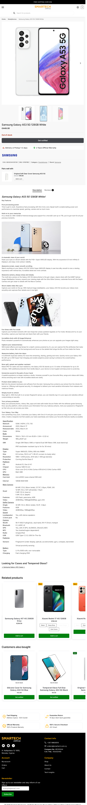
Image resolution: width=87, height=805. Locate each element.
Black (43, 625)
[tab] (37, 190)
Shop (46, 762)
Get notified (43, 140)
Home (4, 19)
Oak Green (54, 629)
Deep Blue (51, 625)
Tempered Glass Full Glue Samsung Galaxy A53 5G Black (54, 689)
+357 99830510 (53, 742)
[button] (82, 7)
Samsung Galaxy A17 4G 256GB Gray (19, 620)
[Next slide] (80, 63)
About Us (47, 765)
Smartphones (12, 19)
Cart (3, 768)
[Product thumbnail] (8, 177)
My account (6, 762)
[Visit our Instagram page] (8, 745)
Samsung (58, 162)
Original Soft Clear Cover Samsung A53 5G (29, 173)
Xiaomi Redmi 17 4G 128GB (54, 619)
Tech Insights (49, 772)
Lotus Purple (63, 625)
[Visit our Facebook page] (3, 745)
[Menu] (5, 7)
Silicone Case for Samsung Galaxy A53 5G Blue (19, 689)
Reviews (48, 190)
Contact (47, 769)
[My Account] (77, 7)
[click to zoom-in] (43, 63)
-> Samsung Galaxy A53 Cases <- (13, 567)
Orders (4, 765)
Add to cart (19, 179)
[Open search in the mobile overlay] (43, 13)
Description (37, 190)
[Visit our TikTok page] (13, 745)
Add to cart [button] (19, 636)
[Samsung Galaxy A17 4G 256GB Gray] (19, 598)
